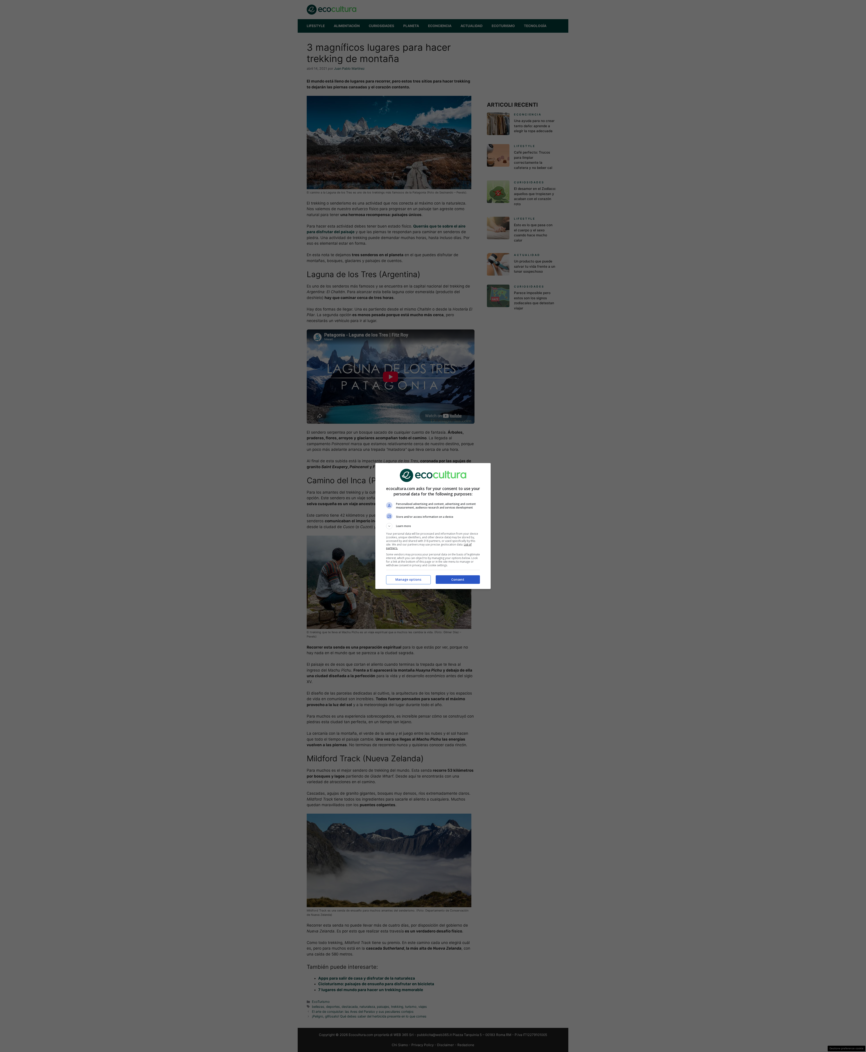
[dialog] (433, 526)
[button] (433, 526)
